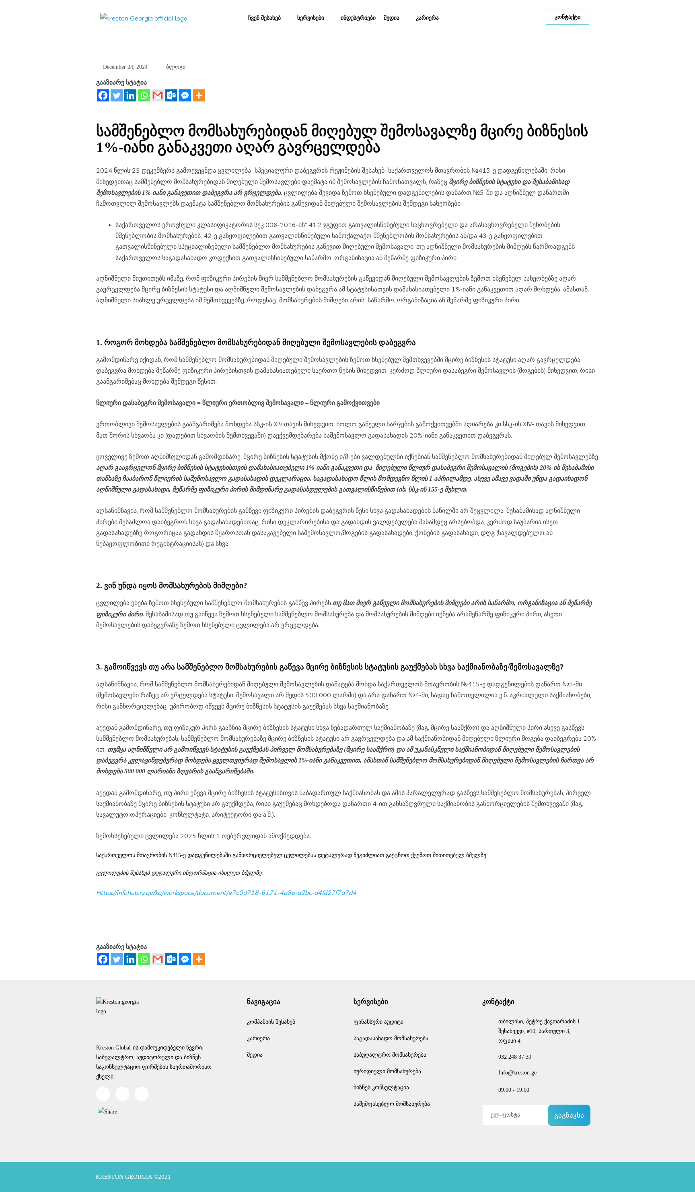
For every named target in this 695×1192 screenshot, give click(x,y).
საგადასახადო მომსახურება (391, 1038)
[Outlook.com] (171, 95)
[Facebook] (103, 95)
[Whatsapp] (144, 95)
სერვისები (310, 17)
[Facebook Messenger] (185, 95)
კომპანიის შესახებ (271, 1022)
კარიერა (427, 17)
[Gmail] (158, 95)
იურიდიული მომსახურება (387, 1071)
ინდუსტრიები (358, 17)
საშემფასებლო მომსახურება (392, 1104)
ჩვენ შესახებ (264, 17)
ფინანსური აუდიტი (378, 1022)
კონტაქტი (567, 17)
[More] (199, 95)
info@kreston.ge (517, 1073)
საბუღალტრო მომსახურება (390, 1055)
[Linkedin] (130, 95)
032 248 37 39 (514, 1057)
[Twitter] (117, 95)
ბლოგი (175, 67)
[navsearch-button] (497, 17)
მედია (391, 17)
